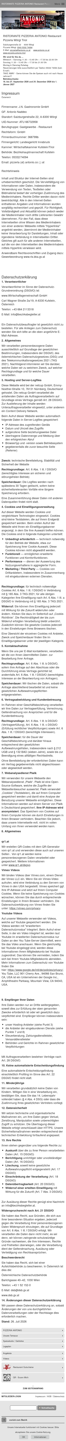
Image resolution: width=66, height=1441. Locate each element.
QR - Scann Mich (20, 1377)
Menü (57, 3)
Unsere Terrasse (10, 1335)
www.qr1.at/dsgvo (19, 865)
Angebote (7, 1353)
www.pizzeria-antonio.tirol (14, 52)
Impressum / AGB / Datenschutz (49, 1396)
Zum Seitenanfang (33, 1388)
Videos (6, 1358)
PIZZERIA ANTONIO (12, 1330)
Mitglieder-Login (11, 1396)
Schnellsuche (47, 1407)
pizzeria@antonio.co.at (20, 50)
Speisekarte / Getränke (13, 1340)
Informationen (40, 1436)
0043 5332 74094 (24, 47)
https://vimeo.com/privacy (25, 908)
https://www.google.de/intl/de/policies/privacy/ (35, 970)
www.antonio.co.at (41, 50)
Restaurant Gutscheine (23, 1367)
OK (23, 1436)
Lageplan (7, 1346)
